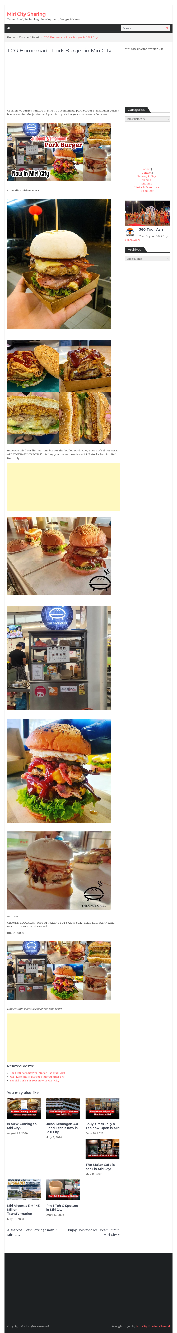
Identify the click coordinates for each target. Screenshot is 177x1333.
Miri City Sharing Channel (153, 1326)
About (147, 169)
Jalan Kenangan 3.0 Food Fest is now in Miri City (62, 1128)
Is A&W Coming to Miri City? (22, 1126)
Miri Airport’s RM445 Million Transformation (23, 1210)
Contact (147, 172)
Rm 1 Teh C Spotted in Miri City (62, 1208)
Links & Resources (146, 187)
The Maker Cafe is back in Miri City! (100, 1167)
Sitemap (146, 183)
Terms (146, 180)
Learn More (132, 239)
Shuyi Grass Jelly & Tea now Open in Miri (102, 1126)
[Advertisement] (63, 83)
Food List (147, 190)
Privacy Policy (146, 176)
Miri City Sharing (26, 14)
